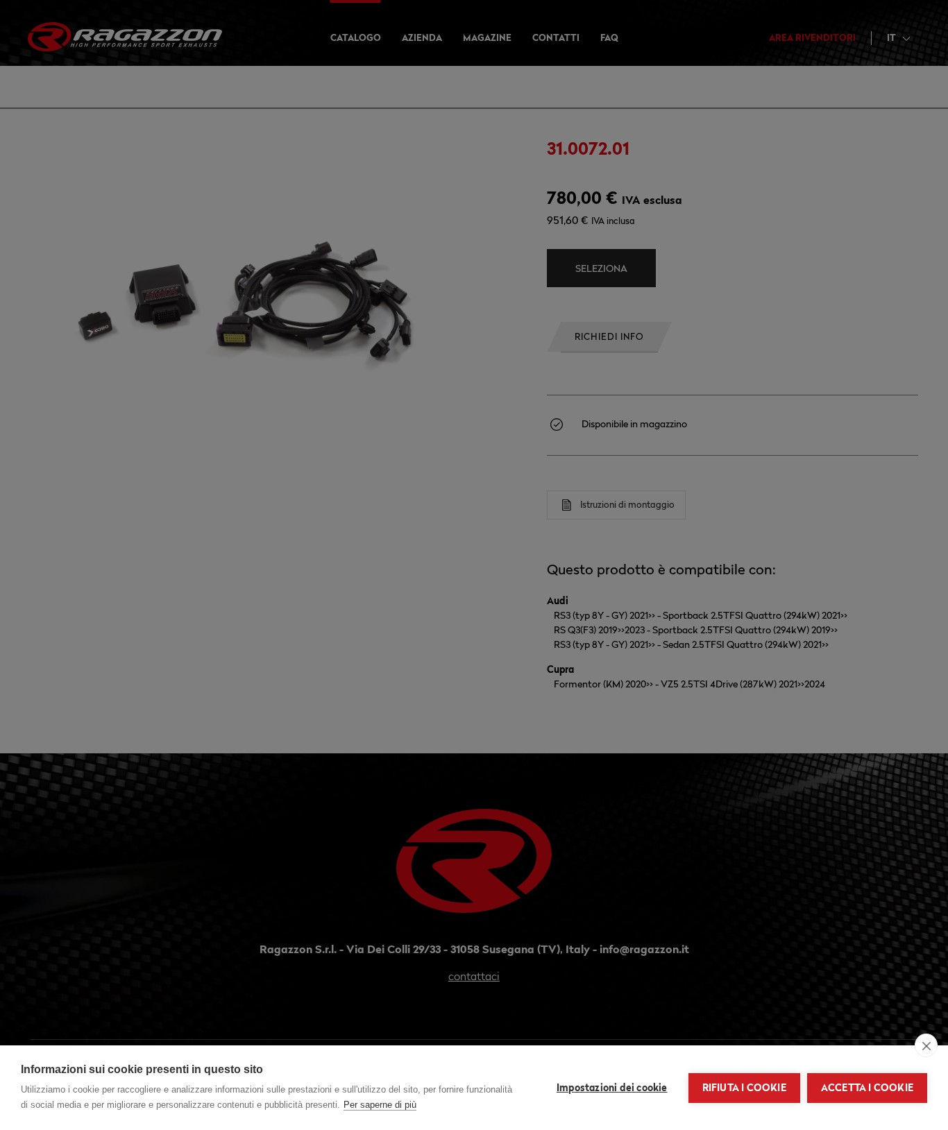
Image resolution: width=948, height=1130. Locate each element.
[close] (926, 1045)
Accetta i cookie (867, 1087)
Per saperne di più (380, 1104)
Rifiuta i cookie (744, 1087)
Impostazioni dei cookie (612, 1087)
